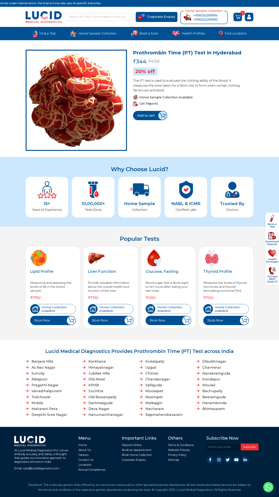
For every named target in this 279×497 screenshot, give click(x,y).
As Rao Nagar (43, 367)
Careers (83, 455)
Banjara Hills (42, 361)
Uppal (150, 367)
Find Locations (235, 33)
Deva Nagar (99, 409)
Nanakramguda (216, 373)
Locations (84, 464)
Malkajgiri (153, 403)
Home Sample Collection (98, 33)
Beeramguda (214, 397)
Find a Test (47, 33)
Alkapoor (40, 379)
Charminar (211, 367)
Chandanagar (157, 379)
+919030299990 (205, 19)
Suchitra (95, 391)
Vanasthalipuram (47, 391)
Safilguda (153, 385)
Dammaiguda (100, 403)
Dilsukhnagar (214, 361)
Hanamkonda (214, 403)
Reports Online (132, 445)
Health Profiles (193, 33)
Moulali (208, 385)
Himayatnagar (101, 367)
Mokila (37, 403)
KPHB (93, 385)
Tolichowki (41, 397)
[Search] (128, 17)
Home (82, 445)
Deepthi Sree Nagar (49, 415)
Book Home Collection (137, 455)
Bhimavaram (213, 409)
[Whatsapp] (268, 487)
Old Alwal (96, 379)
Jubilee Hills (99, 373)
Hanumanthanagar (105, 415)
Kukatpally (154, 361)
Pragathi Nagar (45, 385)
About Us (84, 450)
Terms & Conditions (181, 445)
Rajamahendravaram (163, 415)
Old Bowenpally (102, 397)
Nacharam (154, 409)
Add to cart (146, 115)
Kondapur (211, 379)
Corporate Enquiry (161, 17)
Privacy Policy (177, 455)
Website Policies (179, 450)
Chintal (151, 373)
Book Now (42, 320)
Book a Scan (149, 33)
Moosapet (154, 391)
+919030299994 (205, 15)
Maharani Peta (45, 409)
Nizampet (154, 397)
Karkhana (97, 361)
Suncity (38, 373)
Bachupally (212, 391)
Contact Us (85, 460)
